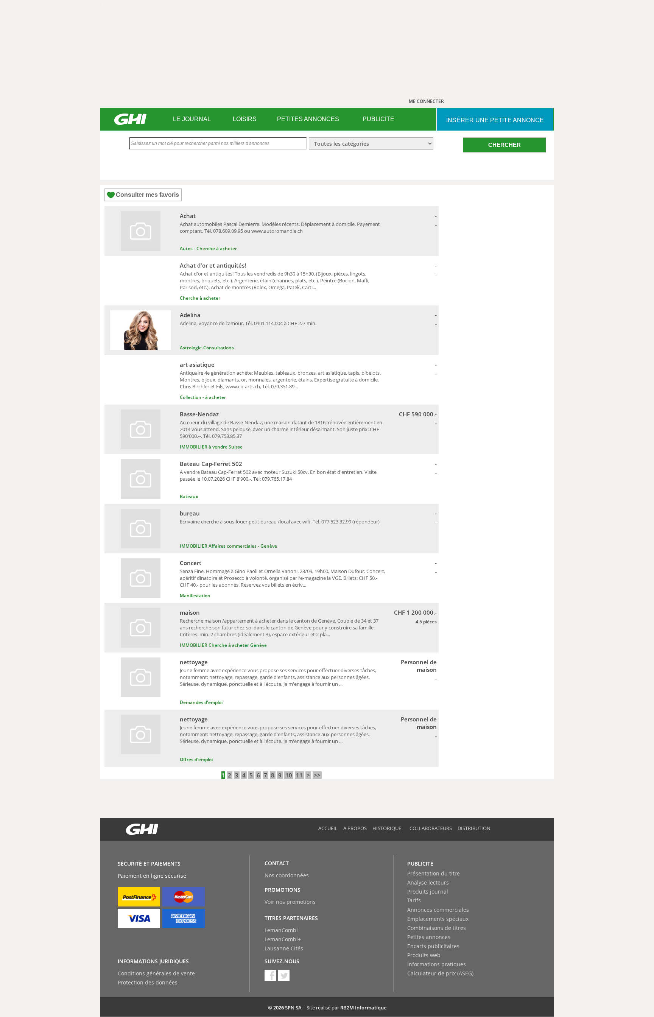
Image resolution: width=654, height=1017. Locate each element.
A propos (355, 828)
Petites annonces (428, 937)
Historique (386, 828)
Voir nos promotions (290, 901)
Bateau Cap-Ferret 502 (211, 463)
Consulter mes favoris (147, 195)
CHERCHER (504, 145)
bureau (190, 513)
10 (288, 775)
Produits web (424, 955)
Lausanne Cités (284, 948)
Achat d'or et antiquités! (213, 265)
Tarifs (414, 900)
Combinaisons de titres (436, 927)
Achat (188, 216)
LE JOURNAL (192, 119)
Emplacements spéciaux (438, 918)
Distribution (474, 828)
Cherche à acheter (200, 298)
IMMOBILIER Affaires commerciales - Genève (228, 546)
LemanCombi (281, 930)
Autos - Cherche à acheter (208, 248)
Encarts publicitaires (433, 946)
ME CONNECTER (426, 101)
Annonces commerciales (438, 909)
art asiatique (197, 364)
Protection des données (148, 982)
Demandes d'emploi (201, 702)
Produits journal (427, 891)
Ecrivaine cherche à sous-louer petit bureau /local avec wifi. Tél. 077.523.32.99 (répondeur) (280, 521)
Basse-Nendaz (199, 414)
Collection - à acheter (203, 397)
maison (190, 612)
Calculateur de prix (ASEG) (440, 973)
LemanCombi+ (283, 939)
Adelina (190, 315)
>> (317, 775)
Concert (190, 563)
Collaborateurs (431, 828)
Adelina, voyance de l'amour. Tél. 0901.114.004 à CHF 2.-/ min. (248, 323)
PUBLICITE (378, 119)
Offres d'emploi (196, 759)
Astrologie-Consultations (207, 347)
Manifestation (195, 595)
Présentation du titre (433, 873)
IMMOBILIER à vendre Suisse (211, 447)
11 (299, 775)
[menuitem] (191, 119)
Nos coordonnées (287, 875)
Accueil (328, 828)
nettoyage (194, 662)
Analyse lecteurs (428, 882)
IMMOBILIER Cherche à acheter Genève (223, 645)
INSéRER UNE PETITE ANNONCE (495, 120)
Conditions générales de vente (156, 973)
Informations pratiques (436, 964)
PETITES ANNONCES (308, 119)
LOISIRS (245, 119)
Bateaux (189, 496)
